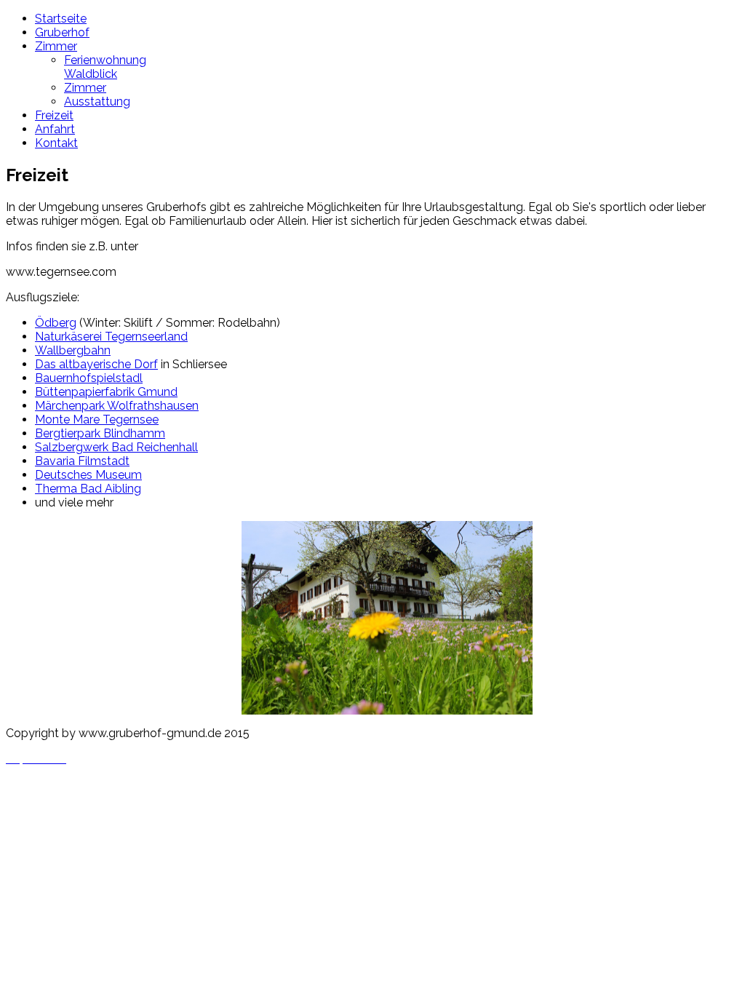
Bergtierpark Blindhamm (100, 433)
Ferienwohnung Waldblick (105, 67)
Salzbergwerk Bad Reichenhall (116, 447)
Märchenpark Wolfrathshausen (117, 406)
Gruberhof (62, 32)
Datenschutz (40, 784)
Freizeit (54, 115)
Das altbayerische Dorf (96, 364)
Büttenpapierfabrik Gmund (106, 392)
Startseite (61, 18)
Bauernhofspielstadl (89, 378)
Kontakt (56, 143)
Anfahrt (55, 129)
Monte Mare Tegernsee (97, 419)
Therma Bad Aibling (88, 489)
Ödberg (55, 323)
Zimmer (56, 46)
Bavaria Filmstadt (82, 461)
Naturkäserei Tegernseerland (111, 336)
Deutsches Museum (88, 475)
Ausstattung (97, 101)
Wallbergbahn (73, 350)
